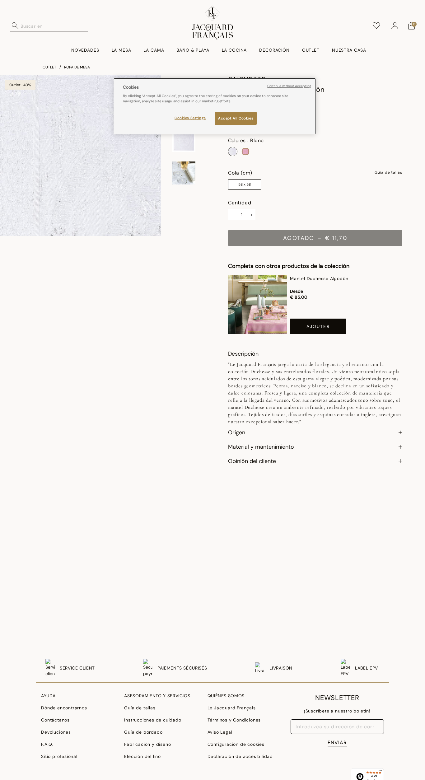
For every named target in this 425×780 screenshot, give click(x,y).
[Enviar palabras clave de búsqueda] (15, 26)
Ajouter (318, 326)
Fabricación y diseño (147, 744)
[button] (395, 26)
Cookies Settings (190, 117)
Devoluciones (56, 732)
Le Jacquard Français (232, 708)
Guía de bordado (143, 732)
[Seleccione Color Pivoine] (245, 151)
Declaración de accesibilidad (240, 756)
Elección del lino (142, 756)
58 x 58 (244, 184)
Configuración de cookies (236, 744)
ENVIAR (337, 742)
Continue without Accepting (289, 86)
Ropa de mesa (77, 67)
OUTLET (49, 67)
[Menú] (380, 772)
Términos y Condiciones (234, 720)
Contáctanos (55, 720)
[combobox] (54, 26)
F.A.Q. (47, 744)
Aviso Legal (220, 732)
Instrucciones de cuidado (152, 720)
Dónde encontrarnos (64, 708)
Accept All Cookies (235, 118)
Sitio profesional (59, 756)
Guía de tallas (388, 172)
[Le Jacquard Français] (212, 22)
